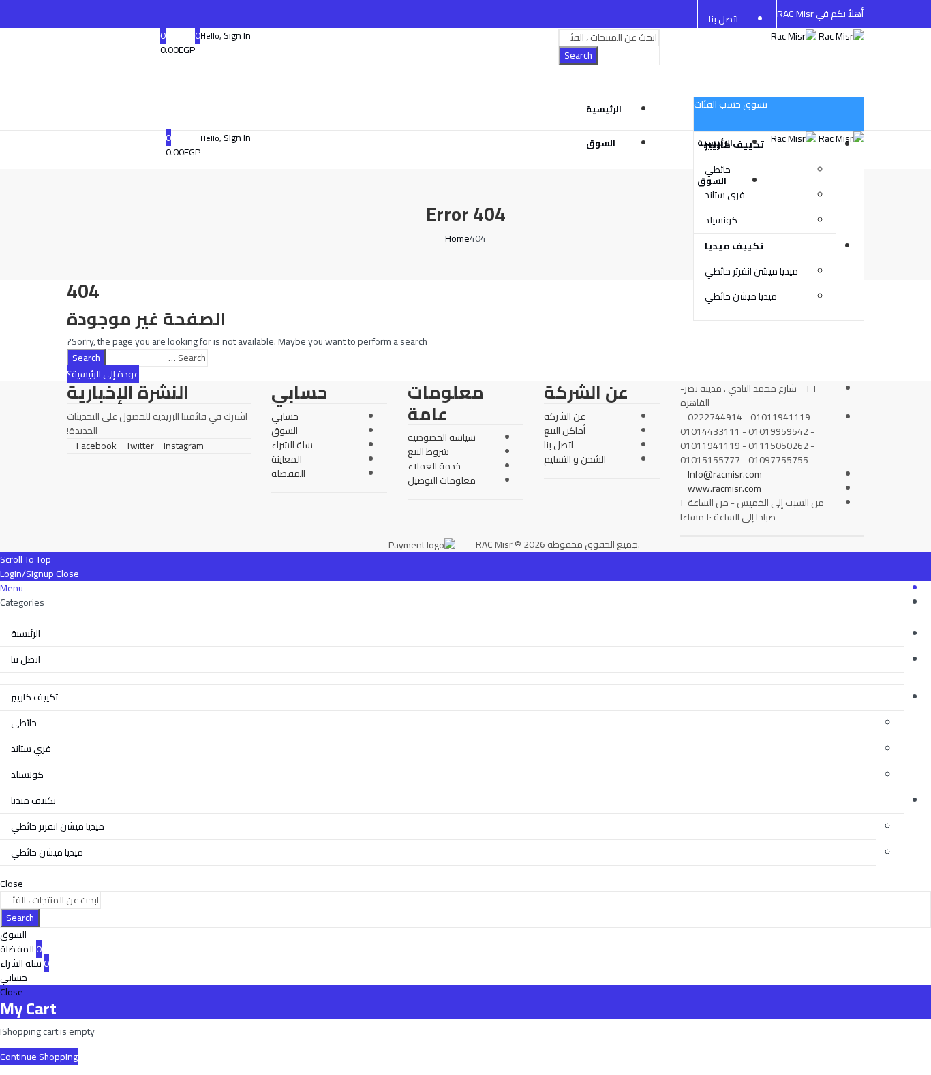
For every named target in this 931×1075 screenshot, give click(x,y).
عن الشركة (564, 416)
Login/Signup (27, 573)
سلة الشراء (292, 445)
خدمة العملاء (434, 466)
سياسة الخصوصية (442, 437)
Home (457, 238)
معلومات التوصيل (442, 480)
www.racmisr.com (724, 488)
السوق (284, 430)
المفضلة (288, 473)
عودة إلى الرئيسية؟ (103, 374)
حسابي (285, 416)
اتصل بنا (558, 445)
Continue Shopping (39, 1056)
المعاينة (286, 459)
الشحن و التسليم (575, 459)
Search (578, 55)
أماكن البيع (564, 430)
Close (67, 573)
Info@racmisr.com (725, 474)
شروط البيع (428, 452)
